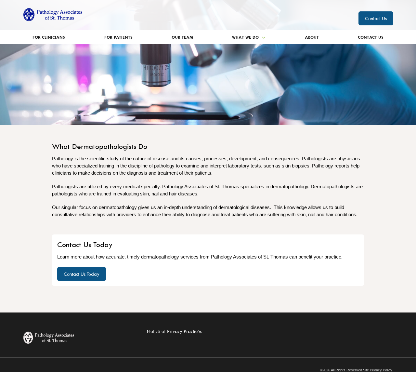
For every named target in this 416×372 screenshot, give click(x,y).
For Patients (118, 37)
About (312, 37)
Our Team (182, 37)
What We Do (246, 37)
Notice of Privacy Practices (174, 331)
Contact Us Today (81, 274)
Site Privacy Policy (377, 370)
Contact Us (376, 18)
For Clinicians (48, 37)
